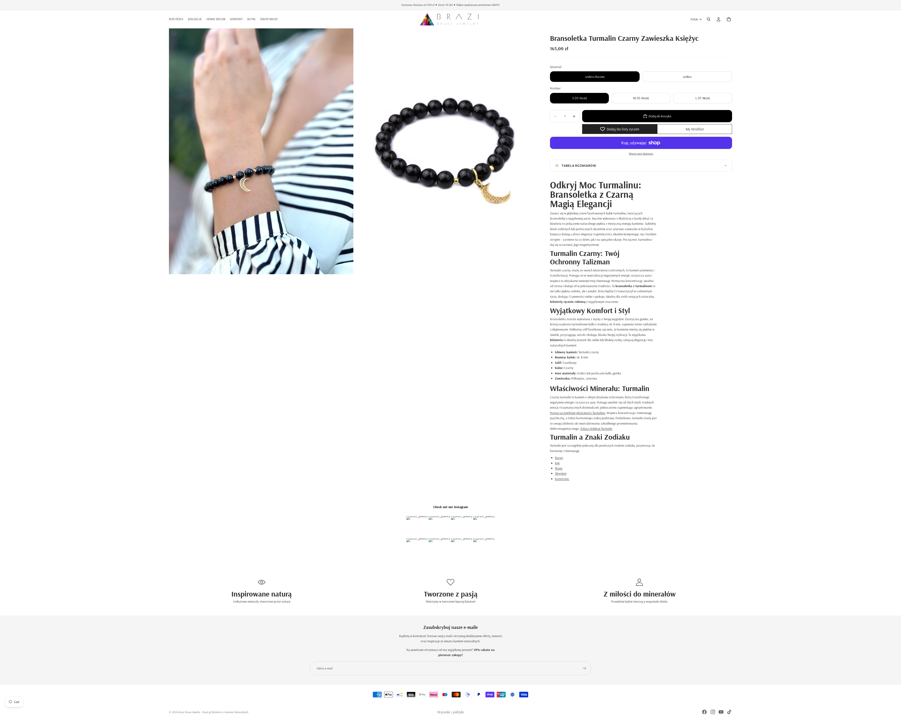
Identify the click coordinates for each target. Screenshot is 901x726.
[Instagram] (713, 712)
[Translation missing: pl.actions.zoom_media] (261, 151)
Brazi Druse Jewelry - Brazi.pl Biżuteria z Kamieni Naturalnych (213, 712)
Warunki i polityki (450, 712)
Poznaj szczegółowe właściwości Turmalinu (577, 413)
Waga (558, 468)
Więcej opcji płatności (641, 153)
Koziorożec (562, 479)
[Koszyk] (729, 19)
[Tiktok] (729, 712)
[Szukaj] (708, 19)
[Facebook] (704, 712)
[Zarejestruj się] (584, 668)
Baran (559, 458)
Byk (557, 463)
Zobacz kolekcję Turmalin (596, 428)
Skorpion (560, 473)
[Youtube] (721, 712)
